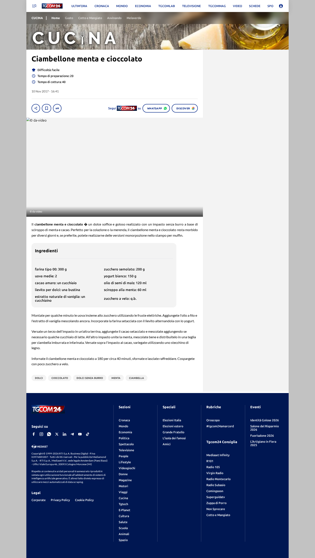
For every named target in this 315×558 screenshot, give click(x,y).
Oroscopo (213, 420)
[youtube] (80, 434)
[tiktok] (88, 434)
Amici (167, 444)
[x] (57, 434)
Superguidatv (215, 497)
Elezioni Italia (172, 420)
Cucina (123, 498)
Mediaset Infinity (218, 455)
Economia (125, 432)
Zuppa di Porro (216, 503)
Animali (124, 534)
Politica (124, 438)
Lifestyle (125, 462)
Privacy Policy (60, 500)
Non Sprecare (215, 509)
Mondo (123, 426)
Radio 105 (213, 467)
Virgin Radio (214, 473)
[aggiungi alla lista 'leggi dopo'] (46, 108)
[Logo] (52, 6)
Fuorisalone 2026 (262, 435)
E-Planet (124, 510)
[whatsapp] (49, 434)
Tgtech (123, 504)
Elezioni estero (173, 426)
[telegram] (72, 434)
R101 (209, 461)
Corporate (39, 500)
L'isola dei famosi (174, 438)
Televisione (126, 450)
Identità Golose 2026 (264, 420)
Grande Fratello (173, 432)
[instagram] (41, 434)
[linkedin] (64, 434)
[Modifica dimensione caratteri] (57, 108)
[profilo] (281, 6)
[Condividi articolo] (36, 108)
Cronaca (124, 420)
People (123, 456)
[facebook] (34, 434)
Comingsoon (214, 491)
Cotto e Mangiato (218, 515)
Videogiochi (127, 468)
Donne (123, 474)
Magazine (125, 480)
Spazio (123, 540)
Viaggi (123, 492)
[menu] (34, 6)
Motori (123, 486)
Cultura (124, 516)
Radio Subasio (215, 485)
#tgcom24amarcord (220, 426)
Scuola (123, 528)
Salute (123, 522)
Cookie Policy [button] (84, 500)
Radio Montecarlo (218, 479)
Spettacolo (126, 444)
